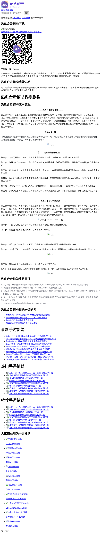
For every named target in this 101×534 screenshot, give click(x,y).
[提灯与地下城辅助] (16, 394)
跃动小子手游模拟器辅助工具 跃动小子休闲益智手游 (29, 336)
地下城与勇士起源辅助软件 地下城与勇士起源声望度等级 (31, 339)
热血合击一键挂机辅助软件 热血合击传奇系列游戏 (28, 315)
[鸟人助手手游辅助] (12, 8)
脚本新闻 (9, 10)
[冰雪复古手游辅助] (16, 391)
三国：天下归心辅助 (36, 373)
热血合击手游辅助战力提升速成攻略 (21, 323)
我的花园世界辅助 (33, 375)
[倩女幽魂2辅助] (14, 378)
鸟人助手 (17, 18)
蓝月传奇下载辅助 (33, 388)
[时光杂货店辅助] (15, 381)
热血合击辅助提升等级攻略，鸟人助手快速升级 (26, 318)
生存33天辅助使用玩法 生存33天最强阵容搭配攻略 (28, 354)
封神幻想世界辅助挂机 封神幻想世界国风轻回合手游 (29, 352)
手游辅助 (26, 18)
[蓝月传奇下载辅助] (16, 388)
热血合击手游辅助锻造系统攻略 (20, 320)
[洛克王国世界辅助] (16, 383)
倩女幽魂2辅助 (28, 378)
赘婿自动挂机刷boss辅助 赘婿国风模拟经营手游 (26, 341)
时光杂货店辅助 (30, 381)
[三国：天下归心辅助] (17, 373)
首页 (3, 10)
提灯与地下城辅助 (33, 394)
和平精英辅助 (27, 386)
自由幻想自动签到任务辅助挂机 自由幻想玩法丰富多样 (30, 359)
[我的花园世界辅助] (16, 375)
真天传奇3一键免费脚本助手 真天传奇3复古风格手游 (29, 344)
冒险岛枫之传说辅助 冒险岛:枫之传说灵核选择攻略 (28, 349)
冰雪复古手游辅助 (33, 391)
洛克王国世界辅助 (33, 383)
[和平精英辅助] (14, 386)
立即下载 (49, 373)
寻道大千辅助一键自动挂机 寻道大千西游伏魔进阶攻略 (30, 357)
